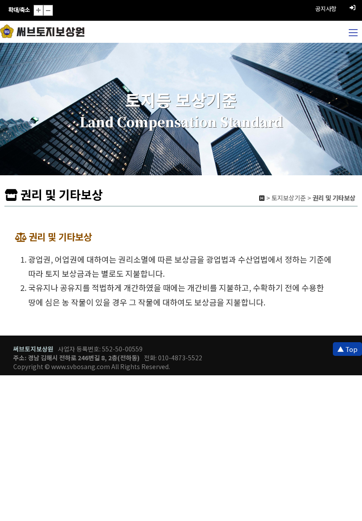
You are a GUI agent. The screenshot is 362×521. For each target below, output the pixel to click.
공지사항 (325, 8)
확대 (38, 10)
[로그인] (352, 6)
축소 (48, 10)
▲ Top (347, 349)
